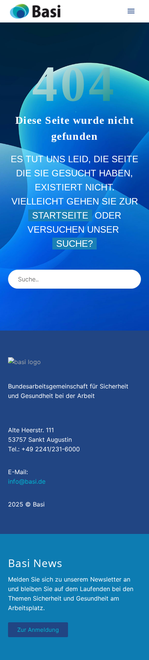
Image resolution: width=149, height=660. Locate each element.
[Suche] (131, 279)
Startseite (60, 215)
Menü (131, 11)
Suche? (74, 243)
